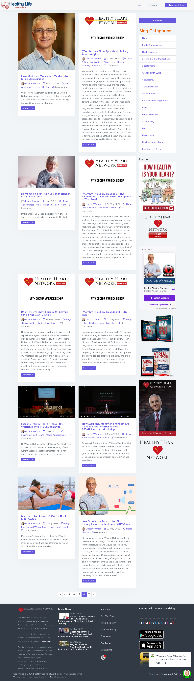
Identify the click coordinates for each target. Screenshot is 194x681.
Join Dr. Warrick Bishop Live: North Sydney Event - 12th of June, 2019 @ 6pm (106, 523)
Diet (144, 128)
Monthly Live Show (91, 65)
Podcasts (105, 609)
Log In (154, 5)
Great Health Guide (151, 72)
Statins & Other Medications (156, 59)
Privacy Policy (23, 625)
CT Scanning (148, 121)
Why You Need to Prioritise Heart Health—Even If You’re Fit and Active (76, 647)
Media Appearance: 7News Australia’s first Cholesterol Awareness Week (75, 634)
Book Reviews (149, 52)
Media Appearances (56, 435)
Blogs (129, 204)
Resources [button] (106, 636)
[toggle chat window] (187, 674)
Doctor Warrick (33, 83)
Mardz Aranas (32, 201)
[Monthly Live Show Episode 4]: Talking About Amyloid (105, 53)
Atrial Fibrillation (44, 204)
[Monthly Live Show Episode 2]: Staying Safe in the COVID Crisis (44, 313)
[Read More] (47, 641)
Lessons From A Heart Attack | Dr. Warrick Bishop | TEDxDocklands (42, 425)
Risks (106, 62)
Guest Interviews (150, 93)
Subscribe (157, 20)
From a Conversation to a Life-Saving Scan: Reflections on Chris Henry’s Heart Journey (76, 620)
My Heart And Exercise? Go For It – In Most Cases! (44, 518)
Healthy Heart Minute (153, 142)
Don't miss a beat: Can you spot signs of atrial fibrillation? (45, 195)
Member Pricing (108, 629)
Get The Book (108, 616)
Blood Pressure (150, 114)
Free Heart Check (177, 5)
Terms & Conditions (40, 621)
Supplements (148, 65)
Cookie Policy (43, 677)
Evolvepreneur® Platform (170, 674)
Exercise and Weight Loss (34, 527)
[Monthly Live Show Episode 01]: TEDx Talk (104, 313)
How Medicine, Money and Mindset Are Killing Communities (45, 78)
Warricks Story (108, 622)
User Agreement (19, 677)
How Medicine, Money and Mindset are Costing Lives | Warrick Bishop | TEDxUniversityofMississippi (105, 426)
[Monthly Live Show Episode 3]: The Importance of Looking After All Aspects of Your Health (106, 196)
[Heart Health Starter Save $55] (103, 657)
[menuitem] (117, 610)
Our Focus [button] (106, 643)
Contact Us (106, 649)
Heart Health (42, 87)
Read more (27, 108)
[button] (139, 5)
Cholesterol (148, 79)
